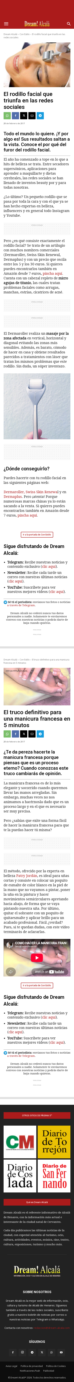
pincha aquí (52, 273)
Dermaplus (13, 497)
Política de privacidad (32, 1366)
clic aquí (49, 567)
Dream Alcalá (10, 34)
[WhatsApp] (7, 115)
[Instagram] (22, 1352)
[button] (6, 24)
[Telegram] (40, 115)
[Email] (32, 115)
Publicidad (48, 1370)
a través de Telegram (21, 605)
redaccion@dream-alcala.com (52, 1328)
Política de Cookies (56, 1366)
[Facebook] (15, 115)
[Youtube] (61, 1352)
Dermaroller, (14, 492)
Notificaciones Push (30, 1370)
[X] (23, 115)
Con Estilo (25, 34)
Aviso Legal (11, 1366)
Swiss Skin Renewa (41, 492)
